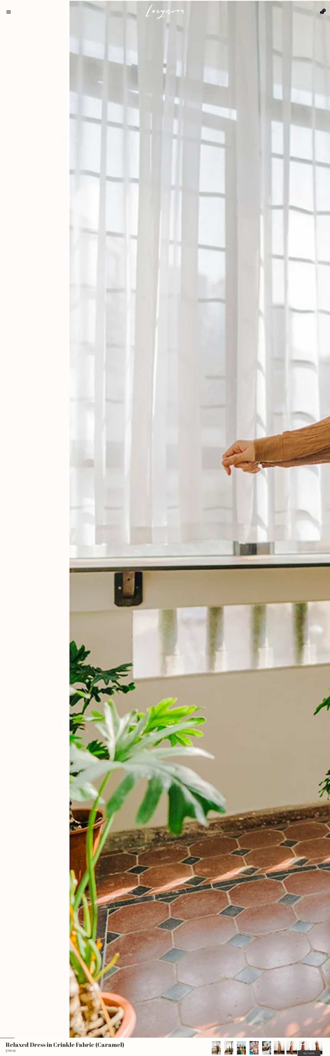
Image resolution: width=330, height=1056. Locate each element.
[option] (216, 1047)
